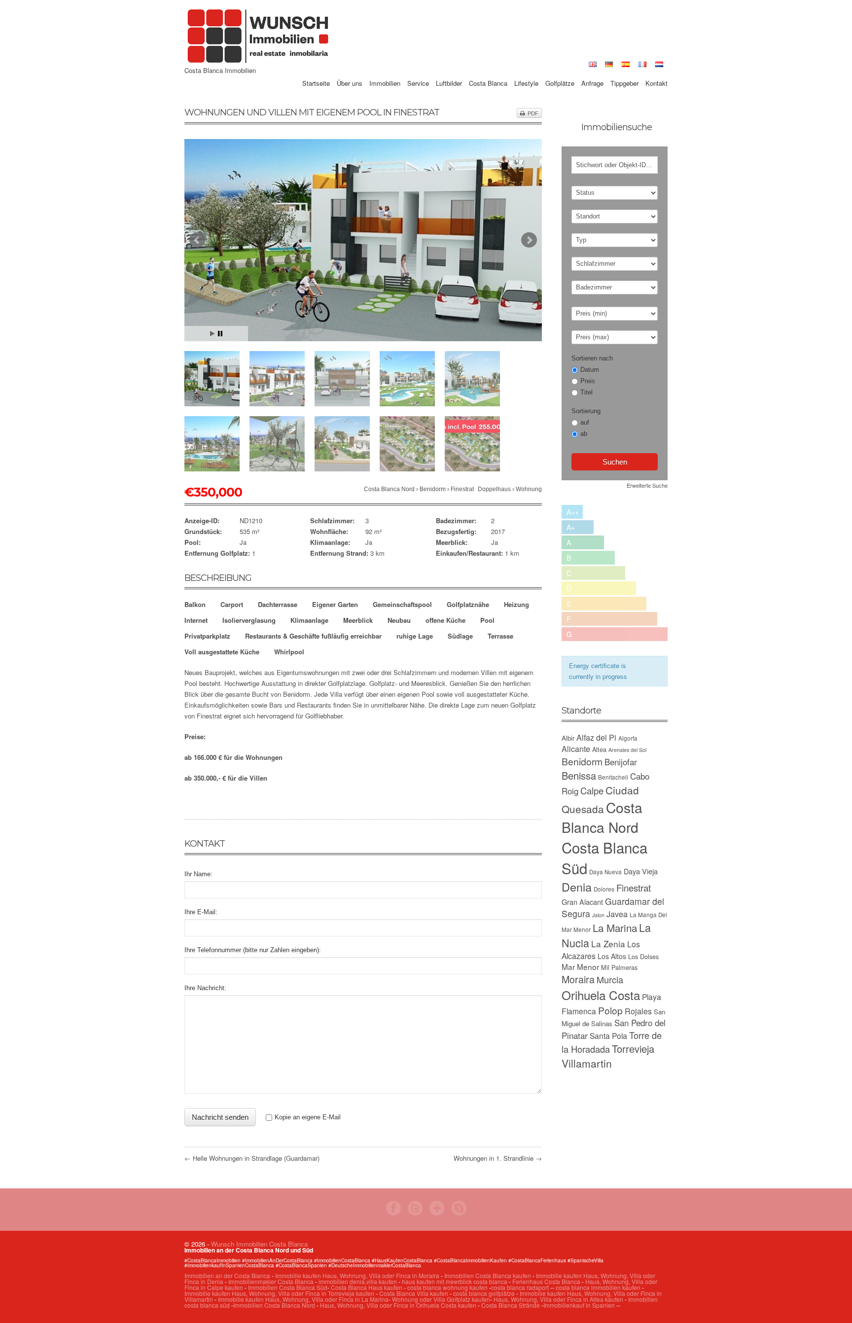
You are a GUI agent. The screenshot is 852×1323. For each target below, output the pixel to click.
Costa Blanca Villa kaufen (413, 1293)
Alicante (576, 748)
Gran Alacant (582, 901)
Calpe (592, 790)
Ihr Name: (198, 874)
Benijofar (620, 762)
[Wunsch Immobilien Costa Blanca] (258, 62)
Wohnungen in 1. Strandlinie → (498, 1158)
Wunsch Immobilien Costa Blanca (259, 1244)
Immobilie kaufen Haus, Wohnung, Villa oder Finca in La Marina (303, 1299)
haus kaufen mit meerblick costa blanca (454, 1281)
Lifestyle (526, 72)
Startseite (316, 72)
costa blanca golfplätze (484, 1293)
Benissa (579, 775)
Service (418, 72)
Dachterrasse (277, 604)
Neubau (399, 620)
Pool (487, 620)
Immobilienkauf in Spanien (579, 1305)
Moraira (578, 979)
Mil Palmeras (619, 967)
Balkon (195, 604)
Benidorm (433, 489)
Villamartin (587, 1063)
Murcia (610, 979)
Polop (610, 1010)
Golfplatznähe (468, 604)
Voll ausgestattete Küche (221, 651)
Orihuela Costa (601, 994)
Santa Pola (608, 1035)
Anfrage (592, 72)
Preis (587, 381)
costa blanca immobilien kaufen (598, 1287)
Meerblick (358, 620)
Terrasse (500, 636)
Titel (586, 392)
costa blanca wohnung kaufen (447, 1287)
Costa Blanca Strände (510, 1305)
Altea (599, 749)
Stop (220, 333)
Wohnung (529, 489)
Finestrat (462, 489)
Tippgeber (624, 72)
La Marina (615, 927)
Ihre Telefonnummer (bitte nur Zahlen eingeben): (252, 950)
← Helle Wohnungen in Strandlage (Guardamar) (252, 1158)
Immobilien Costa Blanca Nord (274, 1305)
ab (583, 433)
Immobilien (384, 72)
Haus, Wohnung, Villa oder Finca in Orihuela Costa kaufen (398, 1305)
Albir (568, 738)
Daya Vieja (641, 871)
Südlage (460, 636)
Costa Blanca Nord (389, 489)
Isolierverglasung (249, 620)
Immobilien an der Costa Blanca (227, 1275)
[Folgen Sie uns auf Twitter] (415, 1212)
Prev (197, 240)
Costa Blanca (488, 72)
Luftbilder (449, 72)
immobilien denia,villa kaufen (358, 1281)
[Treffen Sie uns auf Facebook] (393, 1212)
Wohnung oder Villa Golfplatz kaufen (441, 1299)
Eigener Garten (335, 604)
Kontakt (656, 72)
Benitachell (613, 777)
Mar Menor (580, 966)
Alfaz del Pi (596, 737)
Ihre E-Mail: (200, 912)
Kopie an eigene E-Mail (308, 1117)
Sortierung (586, 411)
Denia (577, 886)
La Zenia (608, 943)
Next (529, 240)
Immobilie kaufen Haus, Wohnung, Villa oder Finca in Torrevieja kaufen (279, 1293)
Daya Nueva (605, 872)
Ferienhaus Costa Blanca (546, 1281)
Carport (231, 604)
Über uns (349, 72)
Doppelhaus (494, 489)
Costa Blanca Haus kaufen (366, 1287)
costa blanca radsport (520, 1287)
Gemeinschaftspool (402, 604)
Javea (617, 914)
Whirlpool (289, 651)
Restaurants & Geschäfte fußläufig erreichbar (313, 636)
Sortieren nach (592, 358)
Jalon (598, 915)
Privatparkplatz (207, 636)
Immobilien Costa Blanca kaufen (487, 1275)
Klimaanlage (309, 620)
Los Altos (612, 956)
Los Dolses (643, 956)
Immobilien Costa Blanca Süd (287, 1287)
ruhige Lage (414, 636)
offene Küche (445, 620)
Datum (589, 369)
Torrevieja (633, 1048)
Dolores (604, 889)
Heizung (516, 604)
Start (212, 333)
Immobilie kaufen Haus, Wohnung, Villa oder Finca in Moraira (357, 1275)
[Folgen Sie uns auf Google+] (436, 1212)
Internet (196, 620)
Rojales (638, 1011)
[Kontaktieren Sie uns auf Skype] (458, 1212)
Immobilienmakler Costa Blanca (271, 1281)
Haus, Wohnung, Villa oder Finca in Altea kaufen (558, 1299)
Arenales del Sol (627, 749)
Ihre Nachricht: (205, 988)
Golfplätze (559, 72)
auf (584, 422)
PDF (533, 113)
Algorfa (628, 738)
